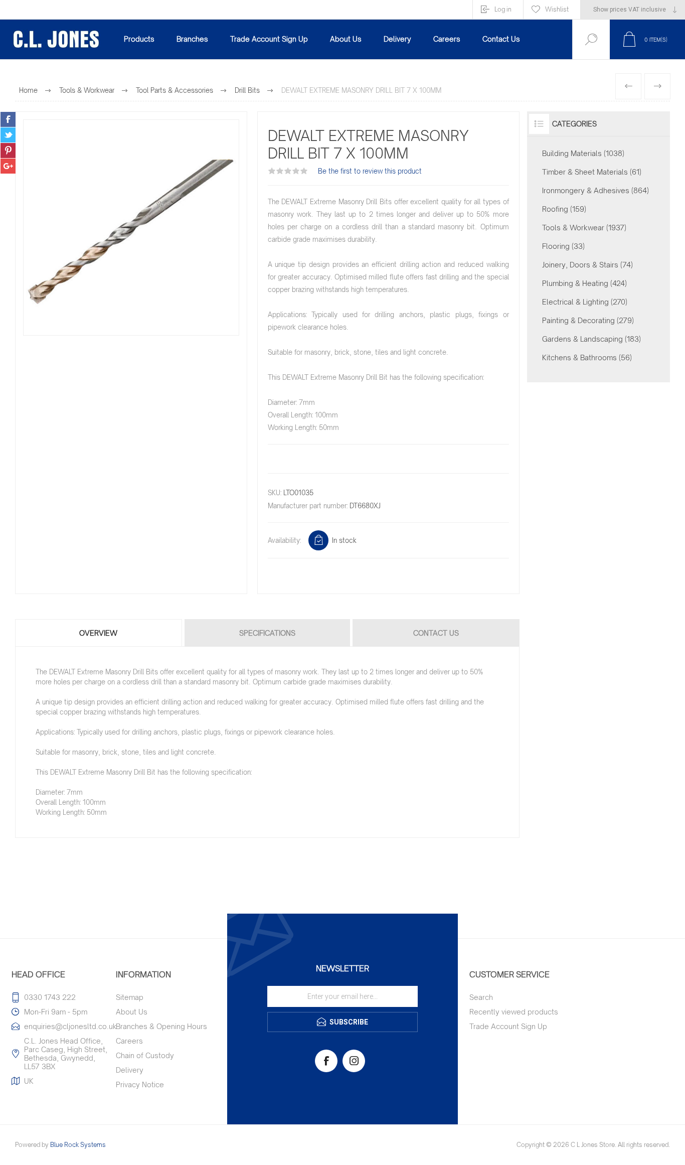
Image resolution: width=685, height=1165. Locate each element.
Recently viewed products (513, 1011)
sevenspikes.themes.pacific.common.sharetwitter (8, 134)
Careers (129, 1041)
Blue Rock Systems (78, 1144)
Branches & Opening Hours (161, 1026)
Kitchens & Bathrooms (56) (587, 357)
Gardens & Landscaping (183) (591, 339)
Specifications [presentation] (267, 633)
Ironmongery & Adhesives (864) (595, 190)
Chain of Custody (145, 1055)
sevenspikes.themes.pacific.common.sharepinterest (8, 150)
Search (481, 997)
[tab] (99, 633)
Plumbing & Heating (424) (584, 283)
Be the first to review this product (370, 171)
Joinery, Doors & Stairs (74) (587, 264)
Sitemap (129, 997)
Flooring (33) (563, 246)
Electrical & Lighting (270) (584, 302)
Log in (502, 9)
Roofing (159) (564, 209)
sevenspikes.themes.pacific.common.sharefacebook (8, 119)
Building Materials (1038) (583, 153)
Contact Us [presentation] (436, 633)
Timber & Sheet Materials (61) (591, 172)
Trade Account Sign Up (508, 1026)
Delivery (129, 1070)
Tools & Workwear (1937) (584, 227)
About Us (131, 1011)
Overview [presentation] (98, 633)
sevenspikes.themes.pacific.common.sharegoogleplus (8, 166)
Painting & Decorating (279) (588, 320)
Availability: (284, 540)
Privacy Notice (140, 1084)
